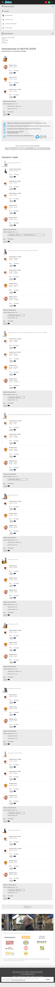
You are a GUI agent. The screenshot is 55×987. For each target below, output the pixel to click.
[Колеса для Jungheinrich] (9, 939)
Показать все (27, 906)
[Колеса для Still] (9, 950)
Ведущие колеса (9, 15)
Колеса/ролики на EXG (13, 559)
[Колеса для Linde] (9, 944)
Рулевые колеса (8, 27)
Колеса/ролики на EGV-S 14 (14, 830)
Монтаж (28, 976)
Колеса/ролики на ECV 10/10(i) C (15, 753)
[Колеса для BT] (25, 950)
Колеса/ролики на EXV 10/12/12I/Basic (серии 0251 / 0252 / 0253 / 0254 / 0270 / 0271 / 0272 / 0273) (29, 414)
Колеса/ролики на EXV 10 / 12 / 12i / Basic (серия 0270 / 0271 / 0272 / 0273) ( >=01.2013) (27, 332)
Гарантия (14, 976)
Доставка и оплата (21, 976)
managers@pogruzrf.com (30, 148)
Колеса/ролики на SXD (13, 624)
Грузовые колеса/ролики (10, 23)
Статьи (36, 976)
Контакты (41, 976)
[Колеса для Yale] (9, 955)
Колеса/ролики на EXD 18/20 (14, 688)
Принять (48, 979)
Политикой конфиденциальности (18, 980)
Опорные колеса (9, 19)
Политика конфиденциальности (27, 974)
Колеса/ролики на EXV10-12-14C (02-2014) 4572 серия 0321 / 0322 (23, 250)
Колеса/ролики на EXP (13, 495)
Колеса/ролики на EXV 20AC (14, 162)
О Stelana (32, 976)
